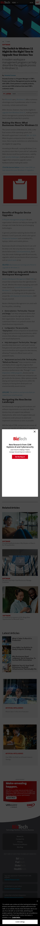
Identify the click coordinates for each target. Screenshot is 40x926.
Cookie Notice (16, 917)
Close (34, 431)
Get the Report (20, 457)
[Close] (37, 901)
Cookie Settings (20, 922)
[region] (20, 912)
